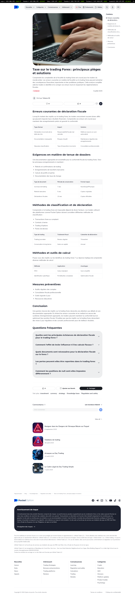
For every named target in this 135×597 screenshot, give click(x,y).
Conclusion (111, 47)
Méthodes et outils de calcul (114, 37)
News (16, 571)
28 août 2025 (49, 443)
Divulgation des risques (25, 527)
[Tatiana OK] (34, 98)
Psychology (101, 583)
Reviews (46, 574)
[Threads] (119, 500)
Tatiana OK (46, 98)
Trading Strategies (49, 565)
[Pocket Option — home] (24, 500)
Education (100, 568)
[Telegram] (97, 500)
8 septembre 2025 (51, 429)
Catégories (40, 7)
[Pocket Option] (16, 7)
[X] (106, 500)
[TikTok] (115, 500)
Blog (26, 493)
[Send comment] (100, 409)
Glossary (100, 574)
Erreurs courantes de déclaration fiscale (113, 19)
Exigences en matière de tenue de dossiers (114, 25)
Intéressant (66, 7)
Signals (16, 574)
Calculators (74, 571)
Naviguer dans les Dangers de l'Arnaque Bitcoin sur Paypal (67, 426)
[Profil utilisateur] (112, 7)
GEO (98, 571)
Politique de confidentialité (113, 592)
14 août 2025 (49, 456)
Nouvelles (29, 7)
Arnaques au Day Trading (54, 453)
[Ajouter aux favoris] (96, 103)
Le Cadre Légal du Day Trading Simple (59, 467)
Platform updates (103, 577)
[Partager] (100, 103)
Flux (79, 7)
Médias (100, 7)
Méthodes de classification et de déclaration (114, 31)
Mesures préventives (111, 42)
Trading (72, 574)
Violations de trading (52, 440)
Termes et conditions (96, 592)
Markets (73, 577)
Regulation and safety (89, 393)
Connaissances (53, 7)
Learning (73, 565)
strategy (62, 393)
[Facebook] (93, 500)
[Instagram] (102, 500)
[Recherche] (106, 7)
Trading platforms (49, 571)
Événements (89, 7)
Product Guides (102, 580)
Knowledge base (73, 393)
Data (16, 568)
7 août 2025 (49, 470)
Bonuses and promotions (51, 568)
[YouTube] (110, 500)
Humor (16, 565)
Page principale (18, 493)
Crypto (99, 565)
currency (53, 393)
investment (44, 393)
